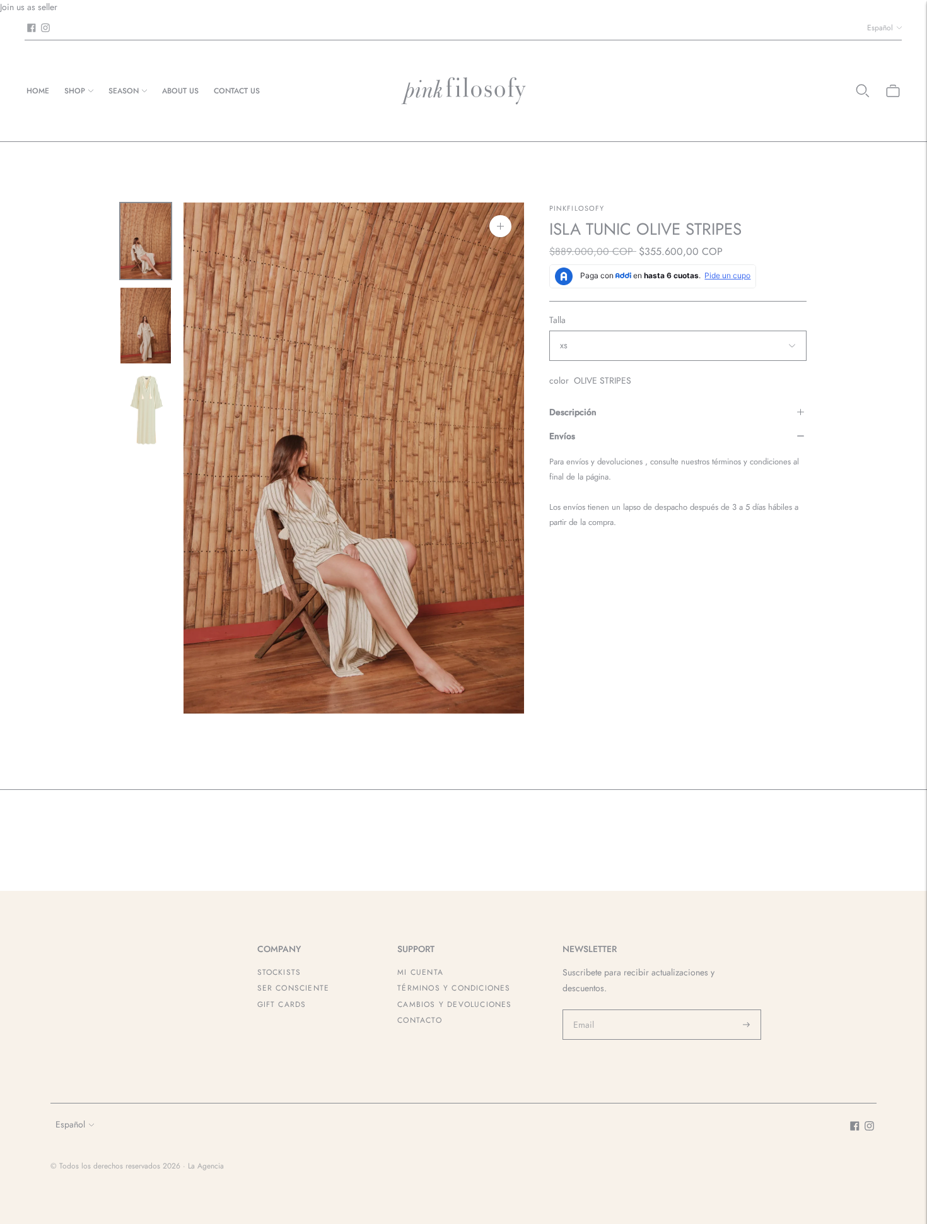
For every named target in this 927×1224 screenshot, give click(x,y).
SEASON (123, 91)
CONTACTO (419, 1020)
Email (584, 1009)
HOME (37, 91)
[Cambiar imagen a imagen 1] (145, 241)
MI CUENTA (420, 972)
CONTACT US (237, 91)
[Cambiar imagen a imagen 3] (145, 410)
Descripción (573, 412)
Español (880, 27)
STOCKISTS (279, 972)
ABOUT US (180, 91)
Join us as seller (28, 7)
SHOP (74, 91)
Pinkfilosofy (576, 208)
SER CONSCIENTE (293, 988)
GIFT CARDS (281, 1004)
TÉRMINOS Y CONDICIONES (453, 988)
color (559, 380)
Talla (557, 320)
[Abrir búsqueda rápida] (863, 91)
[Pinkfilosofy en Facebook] (31, 27)
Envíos (562, 436)
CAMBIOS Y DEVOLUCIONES (454, 1004)
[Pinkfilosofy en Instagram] (45, 27)
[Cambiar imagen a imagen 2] (145, 325)
